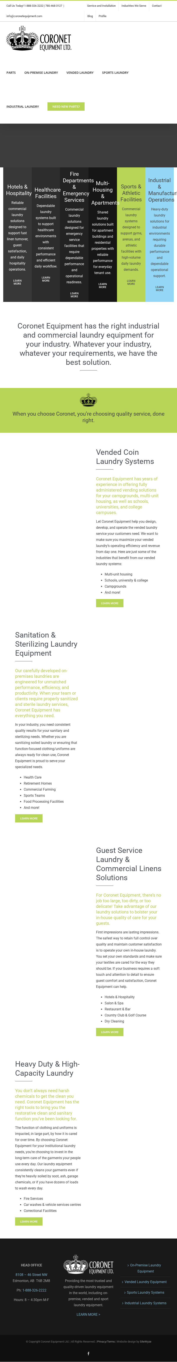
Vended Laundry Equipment (146, 1282)
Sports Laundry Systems (145, 1292)
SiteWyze (145, 1341)
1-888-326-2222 (33, 5)
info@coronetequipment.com (24, 16)
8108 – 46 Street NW (31, 1275)
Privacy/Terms (106, 1341)
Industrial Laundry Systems (145, 1303)
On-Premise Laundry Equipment (145, 1268)
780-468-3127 (53, 5)
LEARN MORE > (88, 1315)
